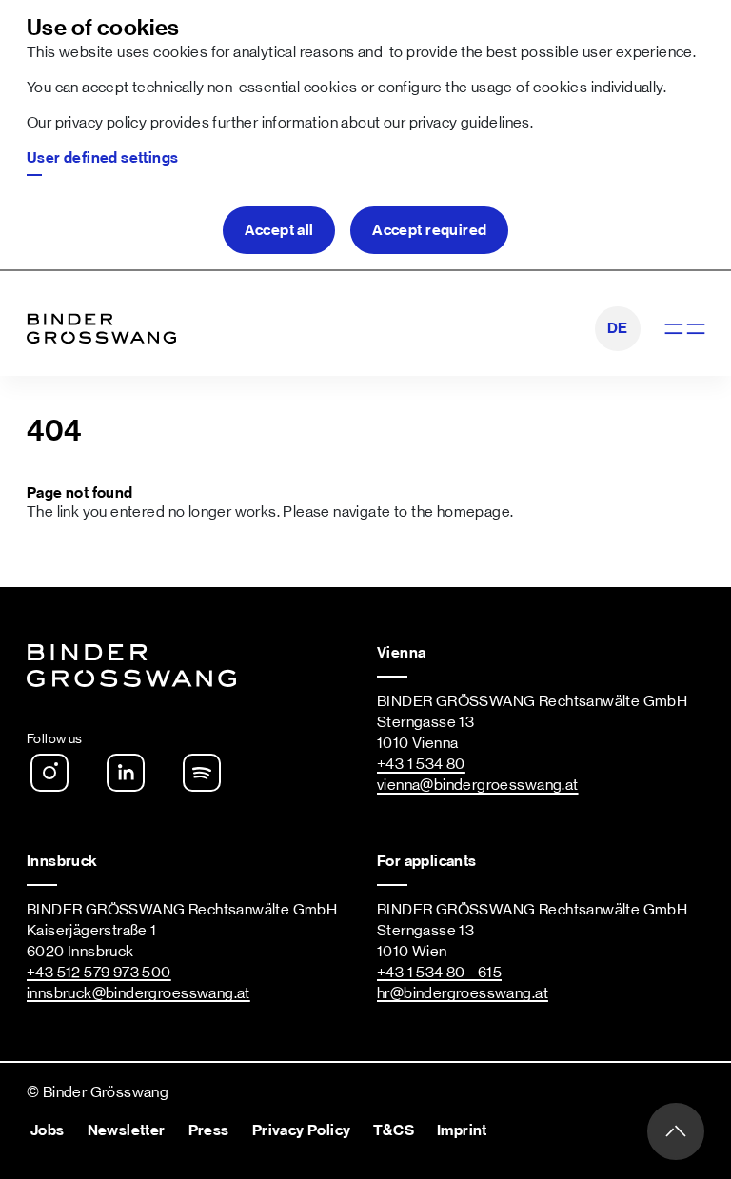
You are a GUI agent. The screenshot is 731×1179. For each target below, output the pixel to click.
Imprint (462, 1130)
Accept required (429, 230)
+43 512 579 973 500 (99, 972)
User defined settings (103, 158)
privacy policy (101, 122)
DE (617, 328)
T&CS (393, 1130)
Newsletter (127, 1130)
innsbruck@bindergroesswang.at (138, 993)
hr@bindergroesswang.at (462, 993)
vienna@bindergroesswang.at (478, 785)
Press (208, 1130)
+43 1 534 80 (421, 764)
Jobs (47, 1130)
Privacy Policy (301, 1130)
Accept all (279, 230)
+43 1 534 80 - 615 (439, 972)
